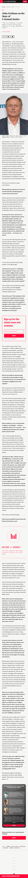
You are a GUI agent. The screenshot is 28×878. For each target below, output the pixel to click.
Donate (25, 1)
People (14, 860)
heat (23, 756)
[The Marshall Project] (9, 1)
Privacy (14, 863)
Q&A (3, 10)
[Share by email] (8, 36)
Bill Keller (7, 31)
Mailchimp (14, 338)
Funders (14, 869)
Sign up (14, 335)
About (14, 858)
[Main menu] (1, 1)
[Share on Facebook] (4, 36)
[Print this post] (12, 36)
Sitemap (14, 866)
